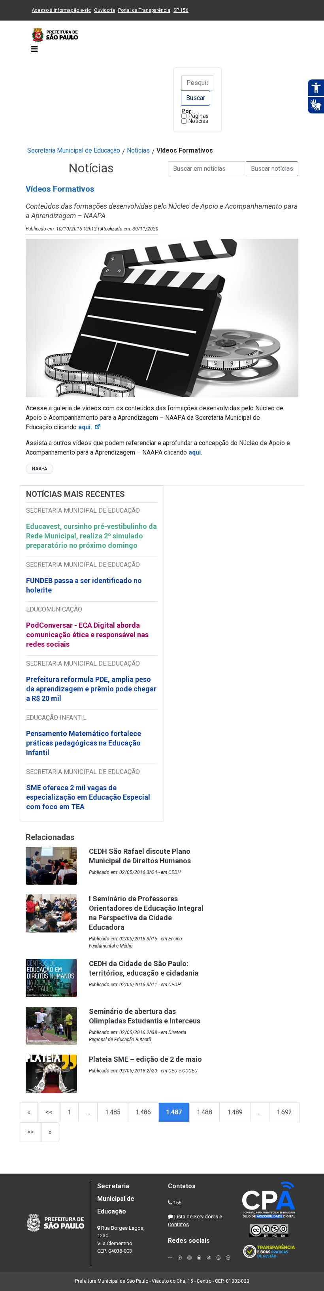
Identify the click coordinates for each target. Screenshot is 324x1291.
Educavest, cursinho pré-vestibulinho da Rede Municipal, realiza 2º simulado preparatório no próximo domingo (91, 535)
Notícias (198, 121)
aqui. (195, 452)
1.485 (113, 1112)
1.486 (143, 1112)
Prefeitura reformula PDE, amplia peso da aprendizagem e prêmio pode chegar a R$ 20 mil (91, 688)
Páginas (198, 115)
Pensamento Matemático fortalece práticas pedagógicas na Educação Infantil (83, 743)
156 (177, 1203)
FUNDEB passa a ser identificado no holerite (84, 585)
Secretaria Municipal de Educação (73, 150)
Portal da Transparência (144, 10)
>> (30, 1132)
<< (49, 1112)
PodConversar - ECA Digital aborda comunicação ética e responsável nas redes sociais (87, 634)
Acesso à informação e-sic (61, 10)
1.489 (235, 1112)
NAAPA (39, 469)
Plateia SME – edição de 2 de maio (145, 1059)
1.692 (284, 1112)
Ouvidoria (104, 10)
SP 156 (180, 10)
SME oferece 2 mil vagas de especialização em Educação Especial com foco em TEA (88, 797)
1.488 (204, 1112)
